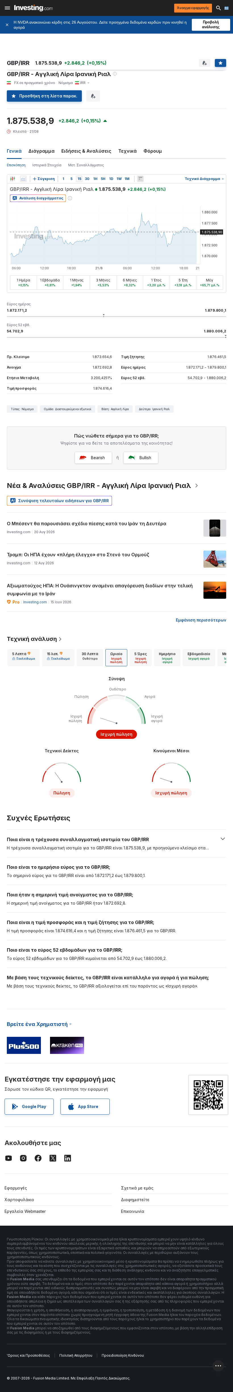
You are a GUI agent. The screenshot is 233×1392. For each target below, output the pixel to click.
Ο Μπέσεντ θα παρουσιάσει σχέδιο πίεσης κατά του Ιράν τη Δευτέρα (86, 523)
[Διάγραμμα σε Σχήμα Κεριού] (12, 179)
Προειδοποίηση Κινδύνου (123, 1355)
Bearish (98, 457)
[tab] (23, 657)
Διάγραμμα (41, 151)
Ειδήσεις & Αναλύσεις (86, 151)
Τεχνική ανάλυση (32, 638)
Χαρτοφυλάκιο (19, 1199)
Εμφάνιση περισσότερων (201, 620)
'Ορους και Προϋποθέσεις (28, 1355)
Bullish (145, 457)
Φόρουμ (152, 151)
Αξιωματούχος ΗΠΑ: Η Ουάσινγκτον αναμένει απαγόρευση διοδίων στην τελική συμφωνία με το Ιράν (100, 589)
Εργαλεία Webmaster (25, 1211)
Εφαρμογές (16, 1187)
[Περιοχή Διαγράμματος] (23, 179)
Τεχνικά (127, 151)
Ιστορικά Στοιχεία (46, 165)
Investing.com (35, 602)
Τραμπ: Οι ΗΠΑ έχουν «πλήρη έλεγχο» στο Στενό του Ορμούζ (78, 554)
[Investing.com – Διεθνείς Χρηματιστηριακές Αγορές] (33, 8)
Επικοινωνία (132, 1211)
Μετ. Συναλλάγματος (86, 165)
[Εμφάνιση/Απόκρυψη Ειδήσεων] (140, 179)
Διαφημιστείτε (135, 1199)
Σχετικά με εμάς (137, 1187)
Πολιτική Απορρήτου (75, 1355)
